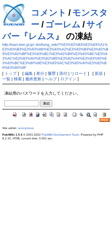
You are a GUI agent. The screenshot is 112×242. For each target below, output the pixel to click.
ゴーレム (63, 24)
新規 (99, 73)
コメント (49, 12)
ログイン (68, 79)
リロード (79, 73)
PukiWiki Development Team (60, 134)
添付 (63, 73)
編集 (29, 73)
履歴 (52, 73)
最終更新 (33, 79)
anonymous (26, 128)
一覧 (6, 79)
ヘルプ (51, 79)
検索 (18, 79)
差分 (40, 73)
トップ (11, 73)
